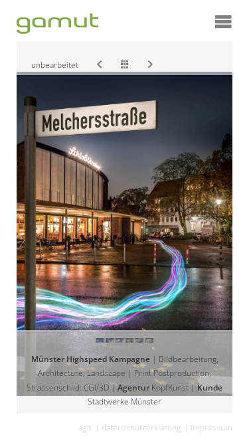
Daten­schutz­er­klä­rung (141, 427)
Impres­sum (211, 427)
